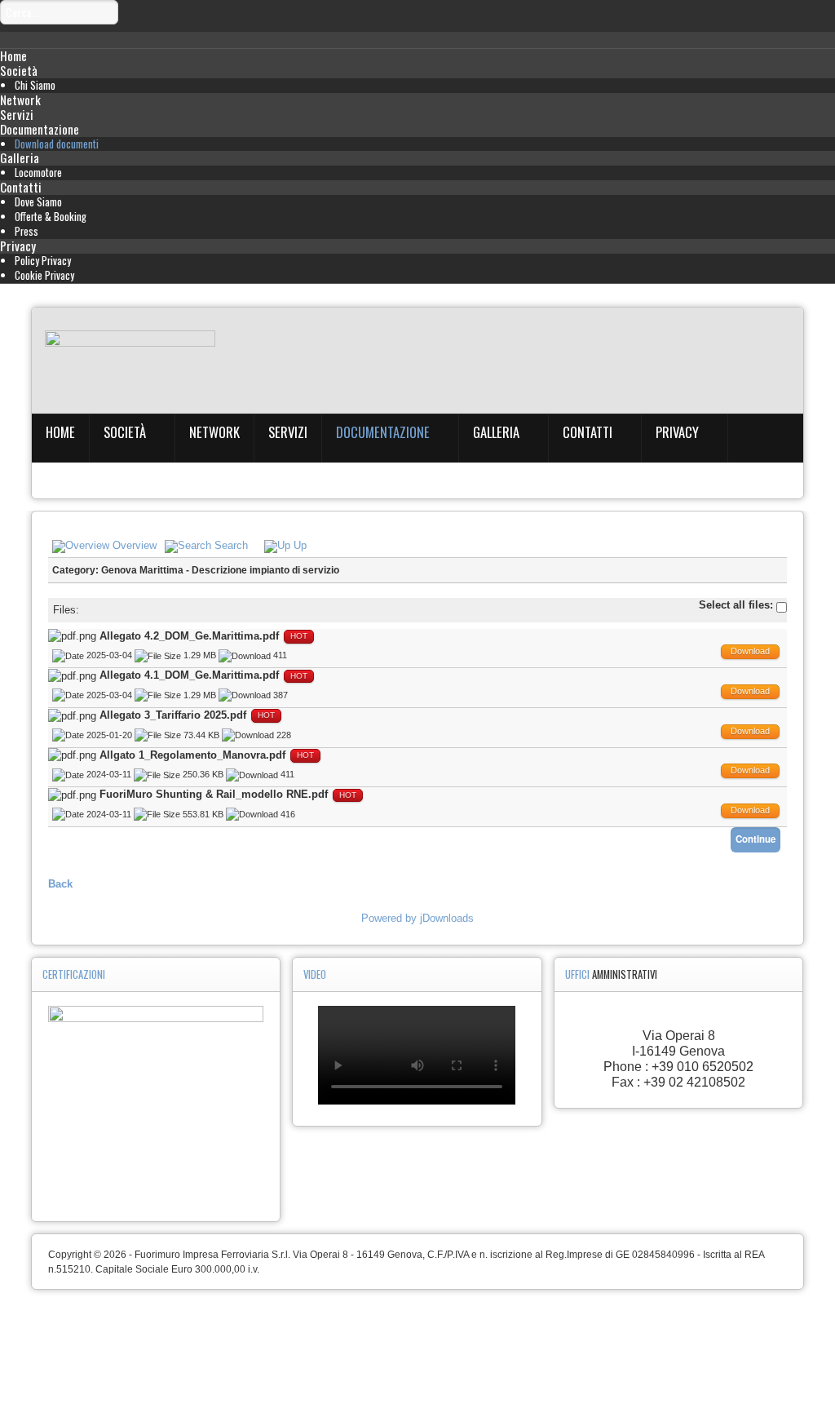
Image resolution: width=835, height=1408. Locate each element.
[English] (40, 375)
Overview (135, 545)
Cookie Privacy (44, 275)
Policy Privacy (43, 260)
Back (60, 884)
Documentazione (39, 129)
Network (20, 99)
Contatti (21, 187)
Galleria (19, 157)
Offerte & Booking (50, 216)
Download (750, 651)
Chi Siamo (35, 85)
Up (300, 545)
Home (13, 55)
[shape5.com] (417, 1336)
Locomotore (38, 172)
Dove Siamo (38, 202)
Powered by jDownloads (417, 918)
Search (231, 545)
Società (19, 70)
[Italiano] (40, 349)
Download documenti (57, 144)
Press (26, 231)
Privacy (18, 246)
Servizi (16, 114)
